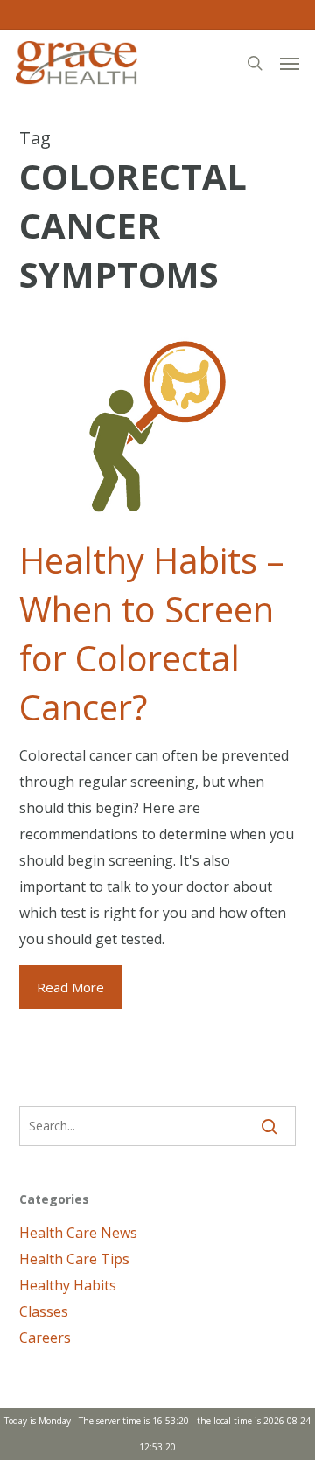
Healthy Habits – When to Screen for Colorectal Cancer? (151, 633)
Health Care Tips (74, 1259)
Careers (45, 1337)
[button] (289, 63)
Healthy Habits (67, 1285)
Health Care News (78, 1232)
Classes (43, 1311)
